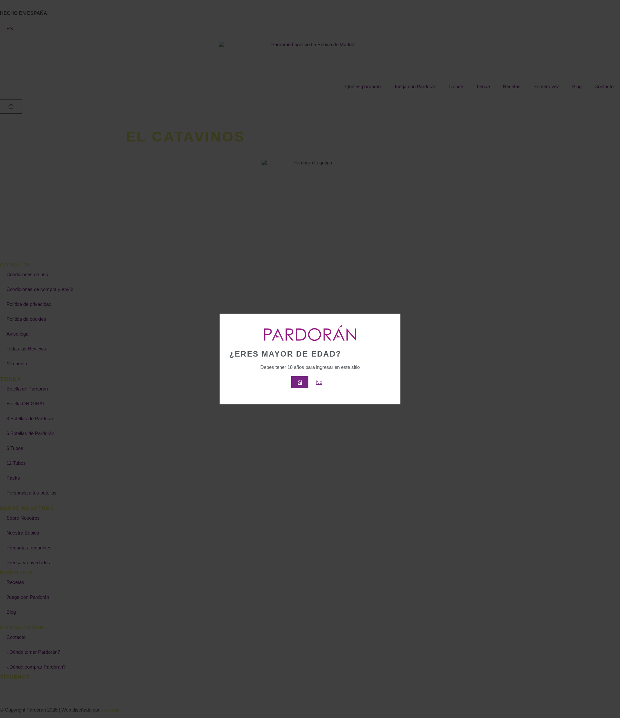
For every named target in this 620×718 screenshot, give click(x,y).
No (319, 382)
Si (300, 382)
